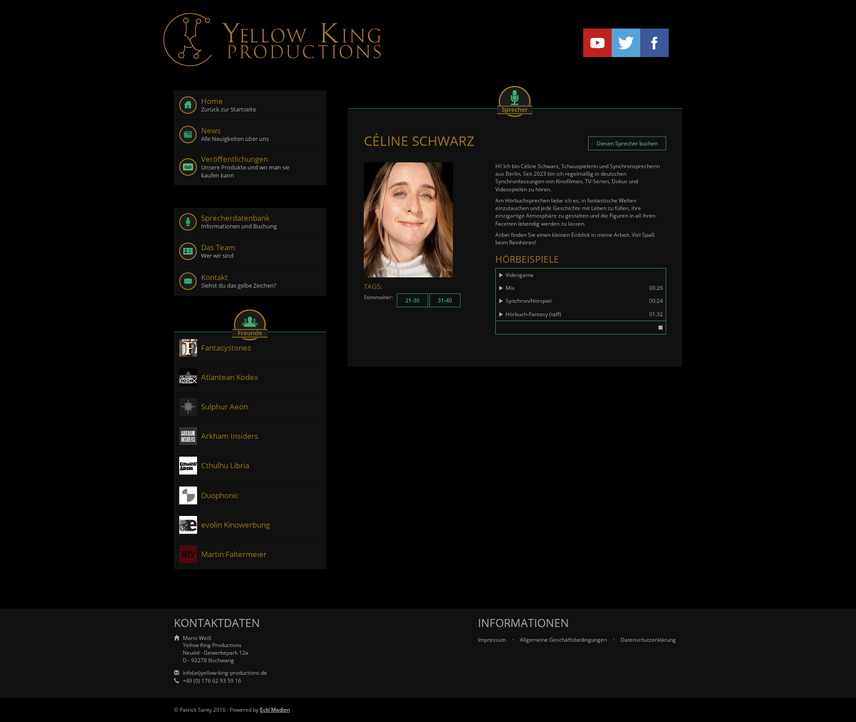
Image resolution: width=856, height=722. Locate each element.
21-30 (412, 300)
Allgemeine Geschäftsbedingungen (564, 640)
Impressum (492, 640)
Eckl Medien (275, 710)
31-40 (445, 300)
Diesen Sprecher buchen (627, 143)
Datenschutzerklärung (648, 640)
